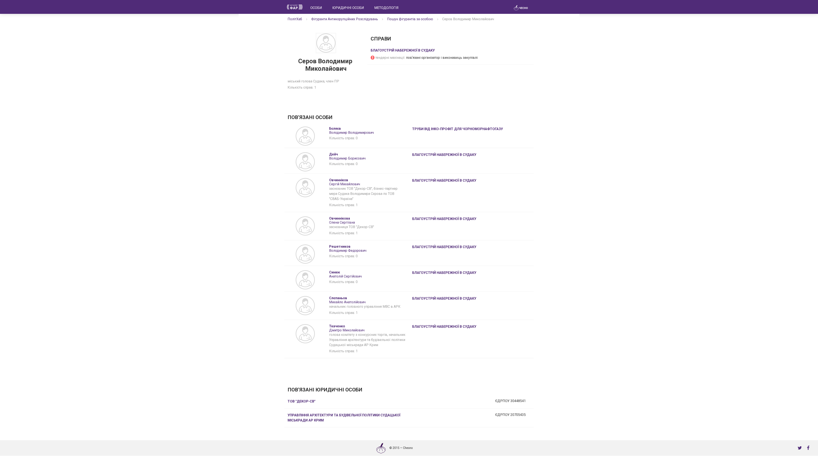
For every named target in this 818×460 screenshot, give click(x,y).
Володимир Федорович (347, 248)
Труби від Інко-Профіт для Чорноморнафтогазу (457, 129)
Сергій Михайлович (344, 182)
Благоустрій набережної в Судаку (403, 50)
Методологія (386, 8)
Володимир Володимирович (351, 130)
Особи (316, 8)
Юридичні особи (348, 8)
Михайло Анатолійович (347, 300)
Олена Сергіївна (342, 220)
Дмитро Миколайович (346, 328)
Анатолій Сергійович (345, 274)
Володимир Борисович (347, 156)
